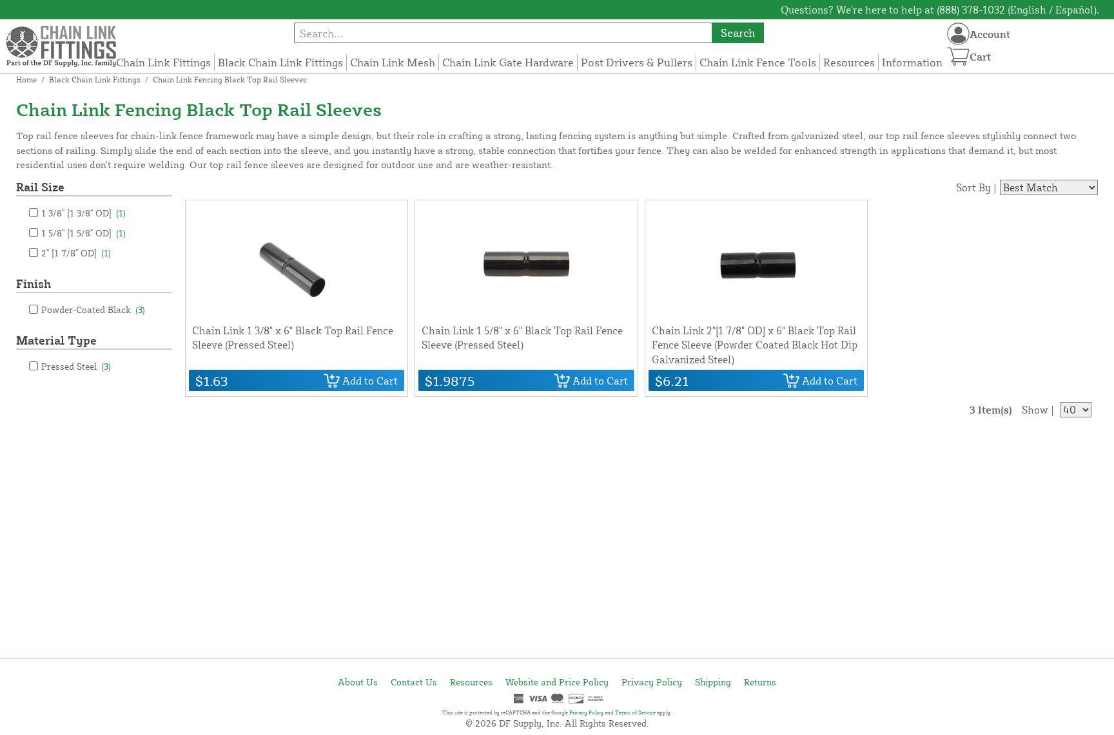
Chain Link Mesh (392, 62)
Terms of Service (635, 712)
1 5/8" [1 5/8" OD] (83, 232)
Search (738, 32)
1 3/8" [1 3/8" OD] (83, 212)
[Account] (958, 34)
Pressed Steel (76, 366)
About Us (358, 681)
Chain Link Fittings (163, 62)
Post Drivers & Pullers (636, 62)
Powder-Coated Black (93, 309)
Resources (849, 62)
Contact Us (414, 681)
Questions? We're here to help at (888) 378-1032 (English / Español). (940, 9)
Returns (760, 681)
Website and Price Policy (557, 681)
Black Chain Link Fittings (280, 62)
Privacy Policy (651, 681)
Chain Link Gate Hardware (508, 62)
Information (912, 62)
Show (1035, 409)
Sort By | (976, 187)
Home (26, 79)
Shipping (713, 681)
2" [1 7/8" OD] (76, 252)
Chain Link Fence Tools (757, 62)
